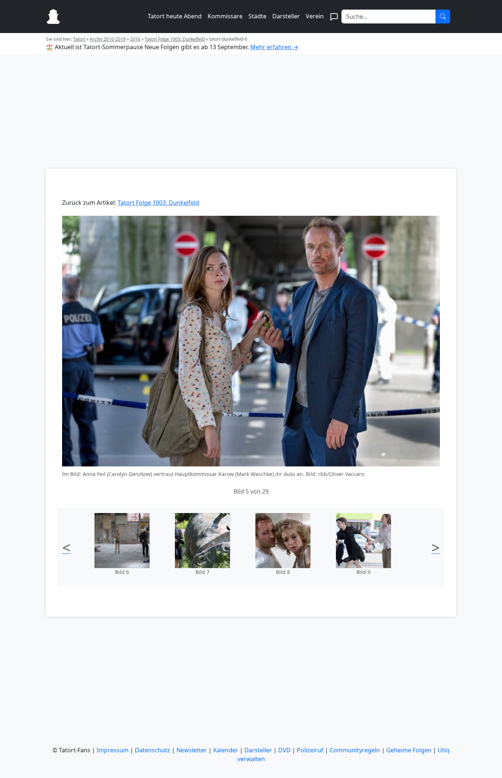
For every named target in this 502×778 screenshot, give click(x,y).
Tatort (79, 39)
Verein (315, 16)
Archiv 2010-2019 (108, 39)
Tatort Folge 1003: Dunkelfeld (175, 39)
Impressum (113, 750)
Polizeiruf (310, 750)
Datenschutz (152, 750)
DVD (284, 750)
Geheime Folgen (408, 750)
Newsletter (191, 750)
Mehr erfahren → (274, 47)
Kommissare (225, 16)
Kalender (225, 750)
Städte (257, 16)
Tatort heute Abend (175, 16)
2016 (135, 39)
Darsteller (286, 16)
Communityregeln (355, 750)
